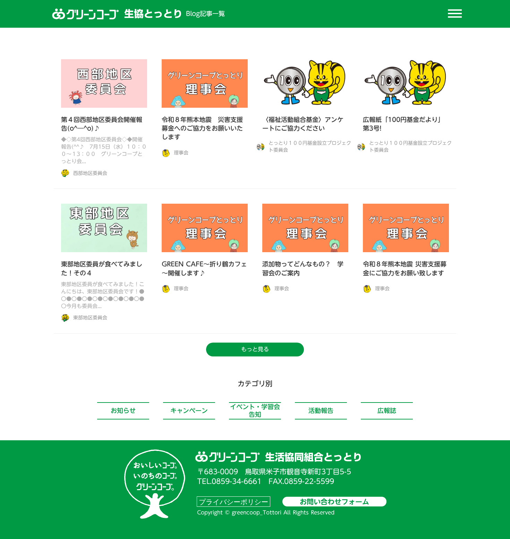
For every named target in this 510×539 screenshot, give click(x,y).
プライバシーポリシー (233, 501)
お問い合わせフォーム (334, 501)
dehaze (455, 14)
